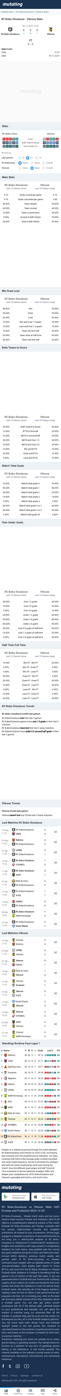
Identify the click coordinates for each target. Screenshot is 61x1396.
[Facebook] (5, 1366)
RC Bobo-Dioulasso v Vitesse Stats (32, 12)
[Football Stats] (13, 4)
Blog (43, 1394)
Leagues (30, 1394)
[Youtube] (28, 1366)
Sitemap (25, 1375)
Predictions (18, 1394)
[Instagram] (20, 1366)
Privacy (14, 1375)
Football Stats (7, 12)
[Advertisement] (30, 91)
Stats (6, 1394)
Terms (5, 1375)
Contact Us (37, 1375)
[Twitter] (12, 1366)
